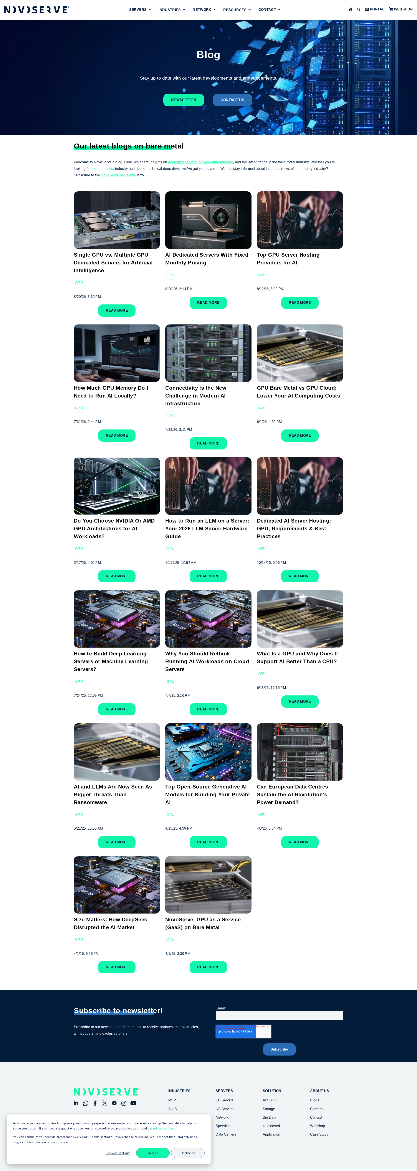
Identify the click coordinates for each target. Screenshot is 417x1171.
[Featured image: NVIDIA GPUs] (300, 644)
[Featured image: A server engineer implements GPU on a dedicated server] (300, 245)
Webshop (317, 1126)
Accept (153, 1153)
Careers (316, 1109)
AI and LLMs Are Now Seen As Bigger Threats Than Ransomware (113, 794)
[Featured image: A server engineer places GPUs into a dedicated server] (208, 511)
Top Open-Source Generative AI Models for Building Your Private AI (207, 794)
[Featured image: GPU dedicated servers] (117, 644)
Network (202, 10)
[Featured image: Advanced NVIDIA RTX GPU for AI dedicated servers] (208, 245)
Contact (267, 10)
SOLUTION (272, 1091)
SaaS (172, 1109)
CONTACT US (232, 100)
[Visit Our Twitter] (104, 1103)
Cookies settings (118, 1153)
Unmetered (271, 1126)
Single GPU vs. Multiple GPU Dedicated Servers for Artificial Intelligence (113, 262)
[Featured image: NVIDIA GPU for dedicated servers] (117, 777)
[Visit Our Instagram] (123, 1103)
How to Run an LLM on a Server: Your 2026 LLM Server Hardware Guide (207, 528)
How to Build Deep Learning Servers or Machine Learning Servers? (111, 661)
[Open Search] (358, 9)
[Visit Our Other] (114, 1103)
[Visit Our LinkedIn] (76, 1103)
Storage (269, 1109)
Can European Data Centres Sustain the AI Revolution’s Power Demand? (292, 794)
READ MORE (117, 310)
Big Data (269, 1117)
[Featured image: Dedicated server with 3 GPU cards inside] (117, 245)
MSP (172, 1100)
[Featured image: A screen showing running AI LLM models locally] (117, 378)
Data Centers (226, 1134)
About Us (319, 1091)
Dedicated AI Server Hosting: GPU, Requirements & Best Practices (294, 528)
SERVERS (224, 1091)
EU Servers (224, 1100)
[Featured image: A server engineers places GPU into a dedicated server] (300, 511)
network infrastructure (216, 162)
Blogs (314, 1100)
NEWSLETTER (183, 100)
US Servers (224, 1109)
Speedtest (223, 1126)
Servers (138, 10)
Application (271, 1134)
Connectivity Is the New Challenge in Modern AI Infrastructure (195, 395)
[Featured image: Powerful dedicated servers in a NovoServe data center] (300, 777)
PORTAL (376, 9)
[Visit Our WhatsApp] (85, 1103)
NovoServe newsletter (119, 175)
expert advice (102, 168)
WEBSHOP (403, 9)
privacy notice (163, 1128)
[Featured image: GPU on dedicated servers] (208, 644)
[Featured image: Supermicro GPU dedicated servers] (208, 378)
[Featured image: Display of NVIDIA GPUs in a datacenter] (117, 511)
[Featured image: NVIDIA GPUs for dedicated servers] (300, 378)
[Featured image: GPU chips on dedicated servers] (208, 777)
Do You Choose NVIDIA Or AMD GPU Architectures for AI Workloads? (114, 528)
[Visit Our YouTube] (133, 1103)
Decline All (188, 1153)
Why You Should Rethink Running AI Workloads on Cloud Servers (207, 661)
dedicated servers (182, 162)
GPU (79, 283)
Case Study (319, 1134)
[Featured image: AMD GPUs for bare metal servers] (208, 910)
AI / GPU (269, 1100)
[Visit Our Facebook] (95, 1103)
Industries (179, 1091)
